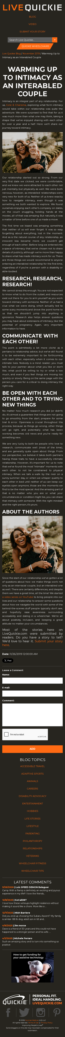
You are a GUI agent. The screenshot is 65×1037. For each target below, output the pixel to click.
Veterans (32, 855)
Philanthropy (32, 841)
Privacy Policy (46, 1023)
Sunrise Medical (31, 1020)
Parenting (32, 833)
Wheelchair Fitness (32, 863)
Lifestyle (32, 826)
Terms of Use (33, 1023)
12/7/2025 (7, 912)
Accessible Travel (32, 766)
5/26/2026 (8, 887)
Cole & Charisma (16, 105)
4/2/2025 (7, 938)
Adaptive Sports (32, 773)
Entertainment (32, 803)
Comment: (8, 700)
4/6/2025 (7, 925)
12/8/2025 (7, 900)
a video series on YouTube (17, 597)
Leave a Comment (12, 670)
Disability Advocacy (32, 796)
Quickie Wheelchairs (35, 46)
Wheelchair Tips (32, 870)
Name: (6, 674)
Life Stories (32, 818)
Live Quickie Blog (11, 53)
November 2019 (31, 53)
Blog (32, 16)
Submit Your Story (32, 31)
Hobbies (32, 811)
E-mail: (6, 687)
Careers (32, 788)
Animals (32, 781)
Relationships (32, 848)
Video (32, 24)
